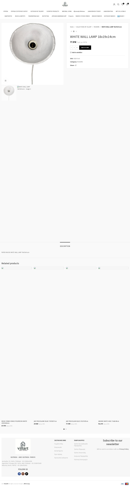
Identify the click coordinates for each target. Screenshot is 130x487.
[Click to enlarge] (5, 80)
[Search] (118, 4)
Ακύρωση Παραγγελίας (81, 456)
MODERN (96, 27)
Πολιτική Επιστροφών (80, 460)
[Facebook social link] (76, 65)
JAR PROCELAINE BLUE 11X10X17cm (45, 421)
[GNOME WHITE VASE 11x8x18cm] (113, 343)
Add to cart (85, 47)
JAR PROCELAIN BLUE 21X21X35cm (77, 421)
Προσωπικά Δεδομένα (61, 458)
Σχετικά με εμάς (60, 440)
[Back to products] (74, 31)
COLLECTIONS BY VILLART (84, 27)
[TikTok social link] (26, 473)
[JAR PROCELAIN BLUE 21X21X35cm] (81, 343)
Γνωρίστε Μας (58, 444)
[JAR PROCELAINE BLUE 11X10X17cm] (49, 343)
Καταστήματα (58, 451)
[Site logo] (65, 4)
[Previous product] (71, 31)
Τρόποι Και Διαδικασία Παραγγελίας (81, 445)
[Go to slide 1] (63, 429)
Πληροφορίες (79, 440)
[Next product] (76, 31)
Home (72, 27)
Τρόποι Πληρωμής (79, 449)
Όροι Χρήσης (58, 454)
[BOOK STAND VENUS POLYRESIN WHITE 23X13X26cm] (17, 343)
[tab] (65, 245)
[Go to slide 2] (66, 429)
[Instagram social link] (22, 473)
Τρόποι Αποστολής (80, 453)
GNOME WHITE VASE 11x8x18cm (108, 421)
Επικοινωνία (58, 447)
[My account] (114, 4)
